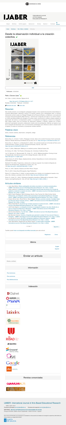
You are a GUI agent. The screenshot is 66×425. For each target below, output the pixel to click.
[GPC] (10, 420)
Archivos (14, 24)
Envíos (39, 24)
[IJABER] (13, 321)
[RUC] (12, 356)
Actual (8, 24)
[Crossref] (12, 349)
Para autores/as (11, 276)
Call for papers (22, 24)
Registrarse (48, 234)
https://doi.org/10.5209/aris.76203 (39, 175)
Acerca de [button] (31, 24)
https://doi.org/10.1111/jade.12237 (14, 156)
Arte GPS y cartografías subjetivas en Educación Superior (35, 218)
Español (57, 249)
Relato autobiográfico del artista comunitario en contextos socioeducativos (38, 186)
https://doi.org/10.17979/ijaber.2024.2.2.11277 (21, 101)
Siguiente (57, 227)
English (57, 246)
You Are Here (24, 212)
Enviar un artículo (11, 261)
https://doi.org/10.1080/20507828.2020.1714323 (19, 166)
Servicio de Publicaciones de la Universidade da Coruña (26, 409)
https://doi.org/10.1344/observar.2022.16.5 (49, 140)
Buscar (58, 24)
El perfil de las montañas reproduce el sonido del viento (34, 204)
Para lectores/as (11, 273)
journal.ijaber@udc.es (20, 407)
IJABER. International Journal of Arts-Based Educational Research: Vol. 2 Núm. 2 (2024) (34, 204)
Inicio (7, 29)
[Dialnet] (13, 293)
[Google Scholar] (13, 363)
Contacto (52, 24)
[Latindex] (13, 312)
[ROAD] (12, 338)
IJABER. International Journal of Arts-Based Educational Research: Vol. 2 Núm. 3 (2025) (30, 188)
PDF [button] (33, 88)
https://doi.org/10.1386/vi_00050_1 (39, 179)
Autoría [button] (45, 24)
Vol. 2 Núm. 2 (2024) (23, 29)
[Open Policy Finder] (12, 369)
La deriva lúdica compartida (43, 221)
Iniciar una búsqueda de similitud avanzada (25, 230)
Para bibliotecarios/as (12, 279)
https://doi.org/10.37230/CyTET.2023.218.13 (16, 146)
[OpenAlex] (12, 344)
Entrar (56, 234)
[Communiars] (16, 383)
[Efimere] (15, 389)
